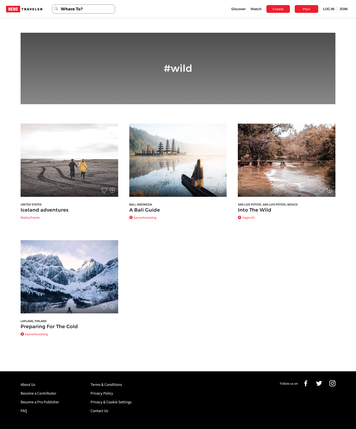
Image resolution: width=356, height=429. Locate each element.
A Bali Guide (144, 210)
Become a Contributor (38, 393)
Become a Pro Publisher (40, 402)
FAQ (24, 410)
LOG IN (328, 9)
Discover (238, 9)
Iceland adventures (45, 210)
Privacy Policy (102, 393)
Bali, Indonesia (140, 204)
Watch (256, 9)
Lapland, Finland (33, 321)
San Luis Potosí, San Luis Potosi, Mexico (268, 204)
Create (278, 9)
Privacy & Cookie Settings (111, 402)
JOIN (344, 9)
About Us (28, 384)
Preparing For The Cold (49, 327)
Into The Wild (254, 210)
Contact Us (99, 410)
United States (31, 204)
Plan (306, 9)
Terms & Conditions (106, 384)
